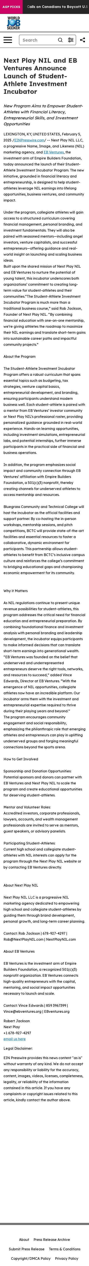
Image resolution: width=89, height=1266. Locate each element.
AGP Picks (11, 7)
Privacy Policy (66, 1258)
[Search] (60, 40)
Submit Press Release (26, 1249)
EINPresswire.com (29, 140)
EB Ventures (54, 152)
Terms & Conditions (64, 1249)
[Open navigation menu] (7, 40)
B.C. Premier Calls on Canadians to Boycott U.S (46, 7)
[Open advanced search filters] (70, 40)
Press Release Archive (51, 1239)
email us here (14, 1039)
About (24, 1239)
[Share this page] (82, 40)
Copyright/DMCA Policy (31, 1258)
